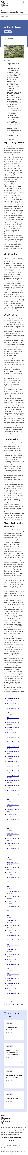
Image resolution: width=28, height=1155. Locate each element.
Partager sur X (9, 1004)
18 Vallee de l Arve (12, 780)
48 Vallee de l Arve (12, 925)
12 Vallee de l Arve (12, 751)
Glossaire (9, 1145)
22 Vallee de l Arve (12, 800)
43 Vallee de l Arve (12, 901)
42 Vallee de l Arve (12, 896)
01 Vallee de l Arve (12, 698)
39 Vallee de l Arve (12, 882)
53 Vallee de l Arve (12, 950)
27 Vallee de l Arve (12, 824)
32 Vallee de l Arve (12, 848)
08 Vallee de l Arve (12, 732)
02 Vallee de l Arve (12, 703)
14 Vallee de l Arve (12, 761)
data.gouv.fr (16, 1141)
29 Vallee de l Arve (12, 834)
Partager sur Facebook (5, 1004)
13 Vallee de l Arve (12, 756)
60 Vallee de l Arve (12, 978)
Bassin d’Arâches (12, 1098)
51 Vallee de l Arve (12, 940)
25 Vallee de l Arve (12, 814)
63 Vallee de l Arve (12, 993)
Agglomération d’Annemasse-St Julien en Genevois (13, 1052)
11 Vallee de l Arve (12, 747)
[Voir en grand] (14, 52)
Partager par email (17, 1004)
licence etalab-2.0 (7, 1153)
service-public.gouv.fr (15, 1137)
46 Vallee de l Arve (12, 916)
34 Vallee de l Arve (12, 858)
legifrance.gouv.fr (5, 1141)
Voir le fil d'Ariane (5, 16)
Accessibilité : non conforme (7, 1147)
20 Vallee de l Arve (12, 790)
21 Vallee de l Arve (12, 795)
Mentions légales (16, 1145)
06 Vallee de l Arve (12, 722)
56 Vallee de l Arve (12, 959)
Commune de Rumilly (11, 1028)
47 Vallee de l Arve (12, 921)
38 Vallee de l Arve (12, 877)
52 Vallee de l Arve (12, 945)
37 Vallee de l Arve (12, 872)
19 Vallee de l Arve (12, 785)
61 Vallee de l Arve (12, 983)
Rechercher (22, 1)
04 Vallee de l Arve (12, 713)
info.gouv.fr (4, 1137)
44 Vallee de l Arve (12, 906)
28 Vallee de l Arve (12, 829)
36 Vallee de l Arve (12, 867)
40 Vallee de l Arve (12, 887)
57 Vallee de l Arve (12, 964)
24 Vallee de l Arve (12, 809)
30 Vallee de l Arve (12, 838)
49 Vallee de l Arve (12, 930)
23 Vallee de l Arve (12, 805)
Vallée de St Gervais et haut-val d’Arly (14, 1076)
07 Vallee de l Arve (12, 727)
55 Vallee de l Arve (12, 954)
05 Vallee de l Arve (12, 718)
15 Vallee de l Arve (12, 766)
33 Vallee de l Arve (12, 853)
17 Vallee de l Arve (12, 776)
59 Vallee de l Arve (12, 974)
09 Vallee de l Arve (12, 737)
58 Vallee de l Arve (12, 969)
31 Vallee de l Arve (12, 843)
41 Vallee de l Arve (12, 892)
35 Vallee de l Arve (12, 863)
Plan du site (3, 1145)
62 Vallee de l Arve (12, 988)
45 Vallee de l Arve (12, 911)
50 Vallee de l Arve (12, 935)
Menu (25, 1)
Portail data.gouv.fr (19, 1147)
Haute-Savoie (7, 31)
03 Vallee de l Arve (12, 708)
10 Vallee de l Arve (12, 742)
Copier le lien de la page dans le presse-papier (21, 1004)
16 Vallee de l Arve (12, 771)
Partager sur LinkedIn (13, 1004)
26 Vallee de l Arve (12, 819)
